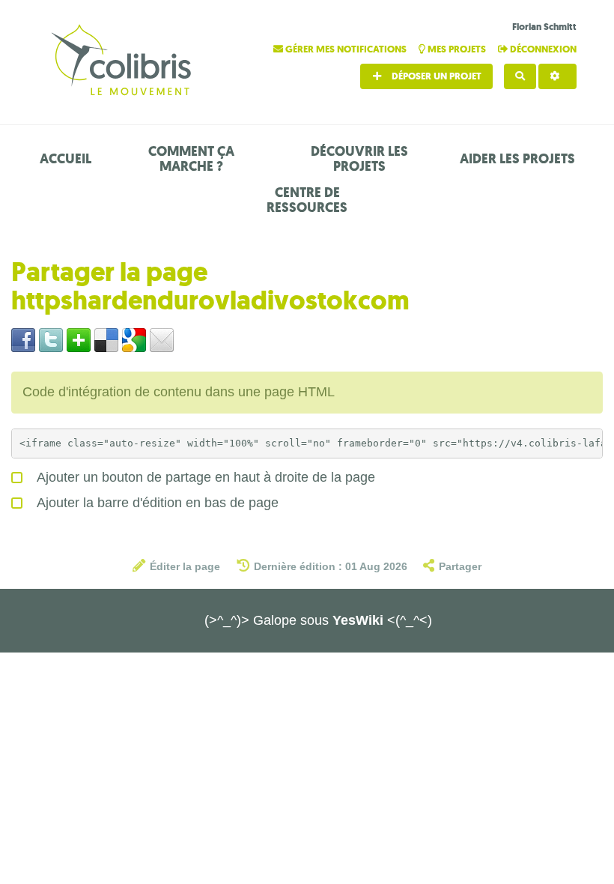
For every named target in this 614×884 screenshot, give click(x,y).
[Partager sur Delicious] (106, 339)
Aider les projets (517, 159)
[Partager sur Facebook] (23, 339)
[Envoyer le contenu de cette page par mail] (162, 339)
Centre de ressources (307, 200)
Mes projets (456, 49)
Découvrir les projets (359, 158)
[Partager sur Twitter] (51, 339)
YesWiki (357, 620)
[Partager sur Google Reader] (134, 339)
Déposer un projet (435, 76)
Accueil (65, 159)
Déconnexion (542, 49)
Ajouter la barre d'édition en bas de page (156, 502)
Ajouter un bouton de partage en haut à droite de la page (204, 477)
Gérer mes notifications (346, 49)
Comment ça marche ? (191, 158)
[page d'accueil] (123, 62)
